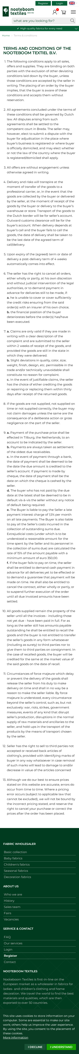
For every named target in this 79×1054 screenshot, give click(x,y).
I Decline (35, 1047)
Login (59, 3)
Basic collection (15, 852)
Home (6, 35)
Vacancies (11, 919)
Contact (10, 962)
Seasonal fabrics (16, 871)
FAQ (7, 937)
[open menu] (73, 11)
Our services (13, 943)
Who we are (13, 894)
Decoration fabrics (17, 877)
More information (15, 1037)
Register (43, 3)
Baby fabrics (13, 858)
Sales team (12, 907)
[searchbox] (44, 20)
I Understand (61, 1047)
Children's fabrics (17, 864)
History (9, 901)
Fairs (7, 913)
